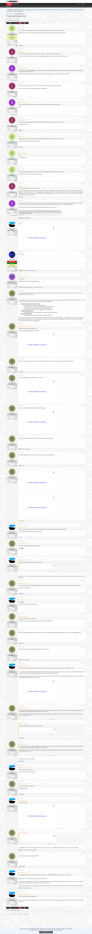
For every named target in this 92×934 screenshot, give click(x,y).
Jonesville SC (14, 62)
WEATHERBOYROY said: (24, 326)
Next (26, 23)
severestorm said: (22, 527)
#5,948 (83, 613)
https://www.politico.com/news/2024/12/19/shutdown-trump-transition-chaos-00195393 (39, 85)
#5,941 (83, 452)
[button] (19, 4)
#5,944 (83, 540)
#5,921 (83, 25)
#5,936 (83, 323)
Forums (9, 4)
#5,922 (83, 49)
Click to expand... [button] (51, 571)
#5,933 (83, 251)
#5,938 (83, 375)
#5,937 (83, 358)
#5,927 (83, 134)
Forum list (8, 6)
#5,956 (83, 797)
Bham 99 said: (22, 51)
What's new (15, 4)
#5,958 (83, 853)
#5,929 (83, 167)
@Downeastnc (32, 856)
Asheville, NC (14, 304)
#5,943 (83, 524)
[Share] (81, 26)
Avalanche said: (22, 68)
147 (15, 23)
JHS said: (21, 28)
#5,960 (83, 891)
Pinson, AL (15, 287)
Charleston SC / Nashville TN (12, 45)
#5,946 (83, 580)
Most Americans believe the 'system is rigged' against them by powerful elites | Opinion (40, 210)
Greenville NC (14, 235)
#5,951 (83, 663)
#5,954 (83, 764)
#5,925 (83, 99)
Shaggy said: (21, 120)
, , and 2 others (32, 287)
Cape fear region (14, 80)
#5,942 (83, 469)
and (25, 218)
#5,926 (83, 117)
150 (23, 23)
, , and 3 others (29, 270)
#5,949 (83, 630)
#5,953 (83, 741)
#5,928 (83, 150)
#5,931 (83, 200)
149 (20, 23)
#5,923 (83, 65)
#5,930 (83, 183)
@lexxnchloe (52, 455)
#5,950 (83, 646)
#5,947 (83, 597)
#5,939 (83, 405)
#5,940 (83, 436)
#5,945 (83, 557)
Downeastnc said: (22, 543)
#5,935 (83, 290)
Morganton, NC (14, 271)
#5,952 (83, 705)
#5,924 (83, 83)
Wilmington (15, 147)
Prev (9, 23)
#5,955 (83, 781)
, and (25, 449)
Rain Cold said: (22, 276)
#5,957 (83, 830)
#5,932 (83, 221)
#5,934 (83, 274)
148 (17, 23)
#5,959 (83, 870)
